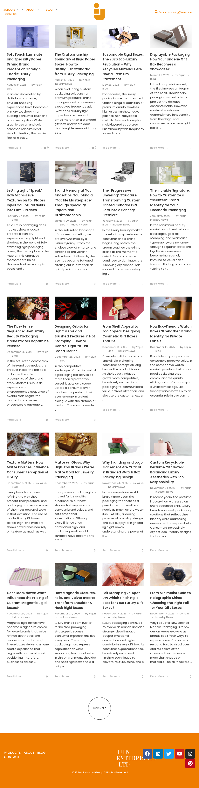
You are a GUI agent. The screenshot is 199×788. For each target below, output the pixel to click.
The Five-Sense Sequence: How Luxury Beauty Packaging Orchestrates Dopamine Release (28, 336)
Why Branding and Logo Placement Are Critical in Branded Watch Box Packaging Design (122, 469)
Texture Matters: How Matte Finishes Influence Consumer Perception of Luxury (28, 469)
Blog (9, 88)
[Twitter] (169, 754)
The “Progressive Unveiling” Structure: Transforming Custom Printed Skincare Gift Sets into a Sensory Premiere (121, 202)
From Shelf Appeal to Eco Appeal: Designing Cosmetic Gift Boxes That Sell (121, 333)
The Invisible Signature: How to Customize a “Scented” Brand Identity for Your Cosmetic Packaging (170, 200)
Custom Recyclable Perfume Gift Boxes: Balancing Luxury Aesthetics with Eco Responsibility (167, 472)
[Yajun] (99, 11)
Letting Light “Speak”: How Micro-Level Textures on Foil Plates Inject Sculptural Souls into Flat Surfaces (26, 200)
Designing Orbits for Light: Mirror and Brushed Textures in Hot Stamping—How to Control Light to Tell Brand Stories (75, 338)
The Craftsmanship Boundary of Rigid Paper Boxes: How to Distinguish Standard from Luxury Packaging (75, 64)
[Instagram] (190, 754)
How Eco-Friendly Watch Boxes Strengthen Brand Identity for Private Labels (171, 333)
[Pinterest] (190, 763)
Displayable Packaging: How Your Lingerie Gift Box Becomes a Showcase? (170, 61)
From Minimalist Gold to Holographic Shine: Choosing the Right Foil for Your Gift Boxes (170, 600)
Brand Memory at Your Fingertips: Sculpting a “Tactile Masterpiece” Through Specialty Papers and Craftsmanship (74, 202)
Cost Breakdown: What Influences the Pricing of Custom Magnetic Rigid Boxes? (27, 600)
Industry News (63, 84)
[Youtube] (179, 754)
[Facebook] (147, 754)
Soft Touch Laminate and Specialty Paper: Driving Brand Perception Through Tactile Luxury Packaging (24, 66)
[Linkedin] (158, 754)
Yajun (39, 85)
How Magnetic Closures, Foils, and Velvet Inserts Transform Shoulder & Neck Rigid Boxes (75, 600)
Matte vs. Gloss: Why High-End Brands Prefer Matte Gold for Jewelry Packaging (74, 469)
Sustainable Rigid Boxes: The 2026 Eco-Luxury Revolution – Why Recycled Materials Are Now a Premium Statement (123, 66)
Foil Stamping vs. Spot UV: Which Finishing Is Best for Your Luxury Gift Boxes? (122, 600)
